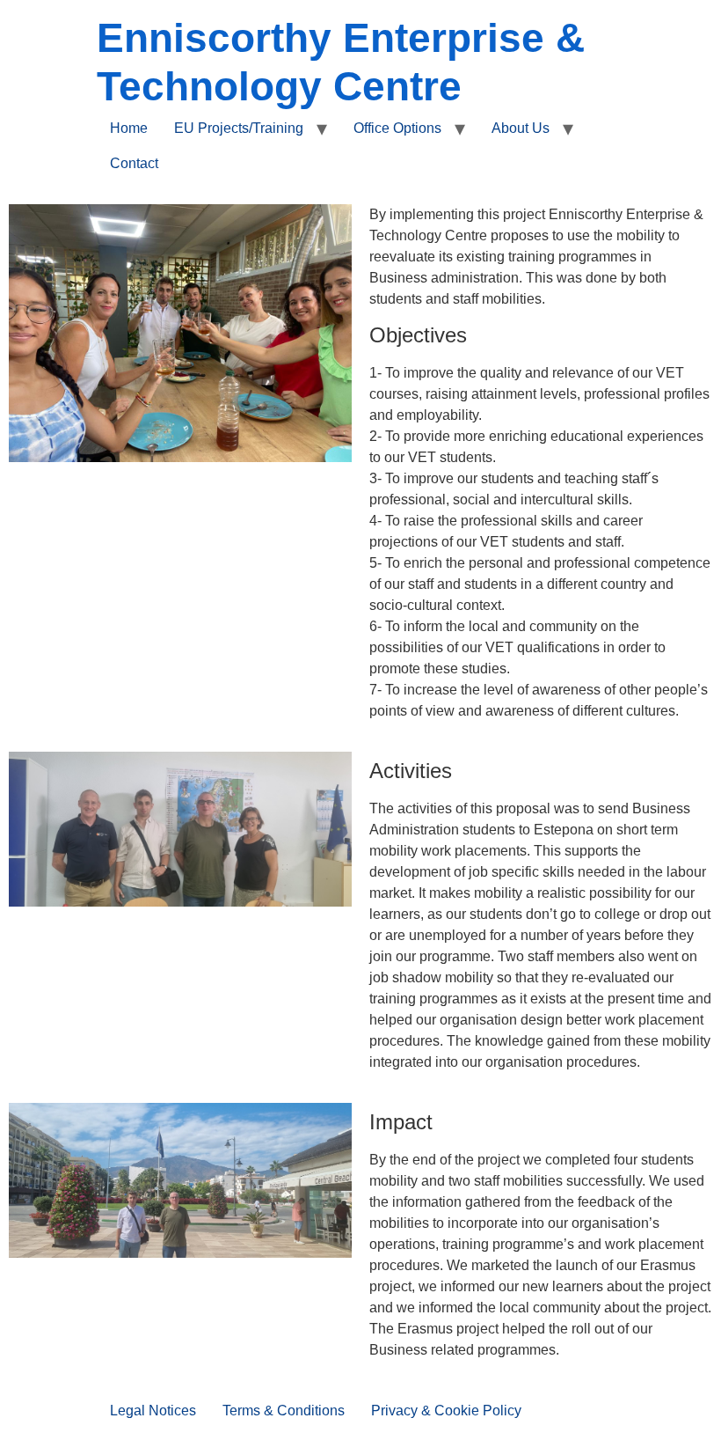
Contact (134, 163)
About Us (521, 128)
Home (129, 128)
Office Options (397, 128)
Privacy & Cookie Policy (446, 1410)
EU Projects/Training (238, 128)
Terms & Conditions (283, 1410)
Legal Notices (153, 1410)
